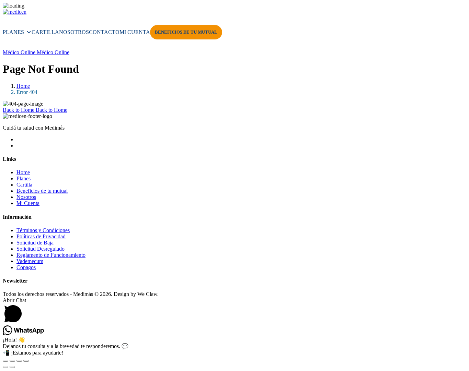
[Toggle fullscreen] (12, 361)
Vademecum (29, 261)
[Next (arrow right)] (12, 367)
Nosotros (74, 32)
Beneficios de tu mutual (186, 32)
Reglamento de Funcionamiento (50, 255)
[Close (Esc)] (26, 361)
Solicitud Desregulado (40, 249)
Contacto (104, 32)
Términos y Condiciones (43, 230)
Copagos (26, 267)
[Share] (19, 361)
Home (23, 86)
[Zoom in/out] (5, 361)
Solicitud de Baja (35, 243)
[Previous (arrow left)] (5, 367)
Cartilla (45, 32)
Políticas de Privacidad (41, 236)
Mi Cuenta (134, 32)
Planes (13, 32)
